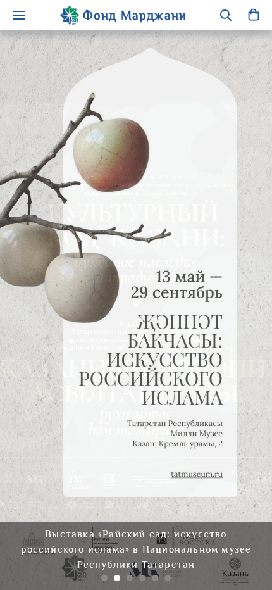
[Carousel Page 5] (155, 578)
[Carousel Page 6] (167, 578)
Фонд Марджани (135, 15)
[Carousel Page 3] (130, 578)
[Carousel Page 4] (142, 578)
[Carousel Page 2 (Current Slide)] (117, 578)
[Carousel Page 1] (104, 578)
